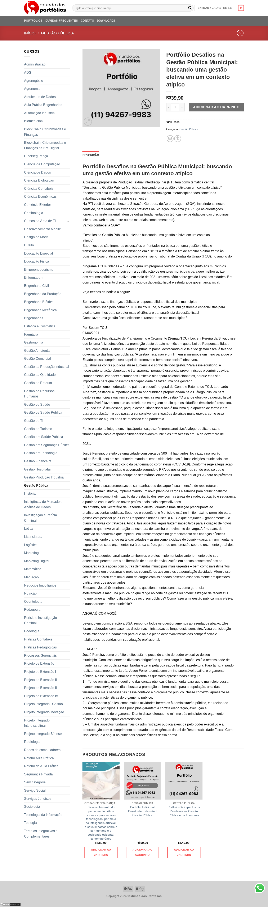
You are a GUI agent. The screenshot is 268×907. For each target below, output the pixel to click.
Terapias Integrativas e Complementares (41, 833)
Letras (28, 528)
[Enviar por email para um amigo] (170, 138)
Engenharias (33, 318)
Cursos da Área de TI (40, 221)
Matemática (32, 569)
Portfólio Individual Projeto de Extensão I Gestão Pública (142, 811)
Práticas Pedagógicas (40, 647)
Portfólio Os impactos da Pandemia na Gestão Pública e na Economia (184, 811)
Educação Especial (38, 253)
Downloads (106, 20)
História (30, 493)
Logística (30, 545)
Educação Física (36, 261)
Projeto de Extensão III (41, 688)
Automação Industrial (39, 113)
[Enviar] (189, 8)
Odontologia (33, 601)
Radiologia (32, 742)
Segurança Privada (38, 774)
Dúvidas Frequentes (61, 20)
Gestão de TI (33, 420)
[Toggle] (68, 220)
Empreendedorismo (38, 269)
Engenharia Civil (36, 286)
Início (30, 33)
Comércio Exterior (37, 204)
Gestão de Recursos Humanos (39, 393)
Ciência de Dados (37, 172)
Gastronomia (33, 342)
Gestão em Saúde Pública (43, 437)
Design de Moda (36, 237)
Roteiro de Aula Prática (41, 766)
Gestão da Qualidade (40, 374)
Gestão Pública (57, 33)
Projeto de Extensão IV (41, 696)
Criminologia (33, 213)
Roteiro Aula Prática (39, 758)
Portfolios (33, 20)
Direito (29, 245)
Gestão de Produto (38, 383)
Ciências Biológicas (39, 180)
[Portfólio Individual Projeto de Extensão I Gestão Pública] (142, 781)
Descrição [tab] (90, 155)
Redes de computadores (42, 750)
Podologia (31, 631)
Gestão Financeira (38, 461)
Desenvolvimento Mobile (42, 229)
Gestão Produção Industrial (44, 477)
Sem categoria (35, 782)
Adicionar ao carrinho (216, 107)
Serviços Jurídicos (37, 798)
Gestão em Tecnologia (40, 453)
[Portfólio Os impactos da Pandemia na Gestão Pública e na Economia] (183, 781)
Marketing (31, 553)
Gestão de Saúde (37, 404)
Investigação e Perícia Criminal (40, 517)
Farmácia (31, 334)
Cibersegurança (36, 156)
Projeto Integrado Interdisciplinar (37, 723)
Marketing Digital (36, 561)
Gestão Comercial (37, 358)
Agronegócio (33, 80)
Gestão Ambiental (37, 350)
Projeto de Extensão (39, 663)
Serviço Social (35, 790)
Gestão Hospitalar (37, 469)
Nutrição (30, 593)
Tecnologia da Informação (43, 815)
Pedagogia (32, 609)
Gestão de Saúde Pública (43, 412)
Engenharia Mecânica (40, 310)
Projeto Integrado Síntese (43, 734)
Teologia (30, 823)
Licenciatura (33, 536)
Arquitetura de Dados (40, 97)
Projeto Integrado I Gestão (43, 704)
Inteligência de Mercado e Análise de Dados (43, 504)
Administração (34, 64)
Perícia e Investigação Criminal (40, 620)
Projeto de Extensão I (40, 671)
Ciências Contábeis (38, 188)
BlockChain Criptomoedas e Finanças (45, 131)
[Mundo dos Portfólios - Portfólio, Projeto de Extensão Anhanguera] (45, 8)
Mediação (31, 577)
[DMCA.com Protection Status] (10, 904)
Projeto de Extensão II (40, 680)
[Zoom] (88, 122)
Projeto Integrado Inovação (44, 712)
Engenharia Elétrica (39, 302)
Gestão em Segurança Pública (47, 445)
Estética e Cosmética (39, 326)
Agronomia (32, 88)
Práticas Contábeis (38, 639)
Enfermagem (33, 277)
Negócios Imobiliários (40, 585)
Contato (87, 20)
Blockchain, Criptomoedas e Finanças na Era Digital (45, 145)
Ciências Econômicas (40, 196)
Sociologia (32, 806)
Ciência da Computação (42, 164)
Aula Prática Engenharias (43, 105)
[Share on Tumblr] (177, 138)
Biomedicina (33, 121)
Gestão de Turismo (38, 429)
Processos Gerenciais (40, 655)
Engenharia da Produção (42, 294)
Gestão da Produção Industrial (46, 367)
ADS (27, 72)
